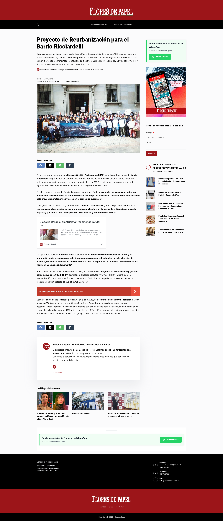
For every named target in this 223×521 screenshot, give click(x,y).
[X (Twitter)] (50, 165)
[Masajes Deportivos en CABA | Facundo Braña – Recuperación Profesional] (150, 182)
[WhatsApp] (60, 165)
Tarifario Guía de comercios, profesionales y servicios (48, 469)
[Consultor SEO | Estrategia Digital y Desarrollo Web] (150, 194)
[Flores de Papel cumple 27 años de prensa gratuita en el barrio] (124, 401)
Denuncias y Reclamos (123, 24)
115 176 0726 (164, 474)
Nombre (149, 133)
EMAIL (149, 143)
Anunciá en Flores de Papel (47, 462)
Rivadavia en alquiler (81, 413)
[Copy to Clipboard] (70, 165)
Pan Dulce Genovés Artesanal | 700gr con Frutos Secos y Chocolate (171, 218)
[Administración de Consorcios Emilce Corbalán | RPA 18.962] (150, 231)
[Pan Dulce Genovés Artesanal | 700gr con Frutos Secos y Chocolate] (150, 219)
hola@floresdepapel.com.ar (169, 481)
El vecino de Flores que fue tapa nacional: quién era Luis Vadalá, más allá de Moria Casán (53, 416)
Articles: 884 (57, 372)
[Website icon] (54, 367)
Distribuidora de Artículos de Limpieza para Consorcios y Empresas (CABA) (170, 206)
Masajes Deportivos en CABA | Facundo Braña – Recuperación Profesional (171, 181)
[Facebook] (41, 165)
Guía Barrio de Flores (99, 24)
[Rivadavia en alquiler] (88, 401)
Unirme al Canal (161, 57)
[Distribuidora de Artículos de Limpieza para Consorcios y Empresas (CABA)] (150, 206)
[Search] (38, 25)
